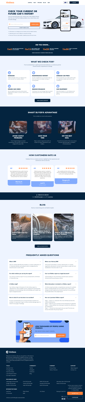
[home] (10, 2)
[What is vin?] (9, 24)
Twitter (31, 368)
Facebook (32, 371)
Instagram (32, 370)
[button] (25, 262)
